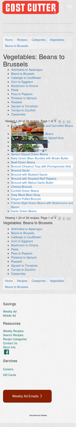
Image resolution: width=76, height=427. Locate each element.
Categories (39, 40)
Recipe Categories (15, 339)
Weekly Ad (10, 311)
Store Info (9, 347)
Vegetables (57, 40)
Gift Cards (9, 375)
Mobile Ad (9, 315)
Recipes (22, 40)
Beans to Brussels (16, 46)
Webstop (44, 415)
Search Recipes (13, 335)
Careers (8, 369)
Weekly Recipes (13, 331)
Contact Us (10, 343)
